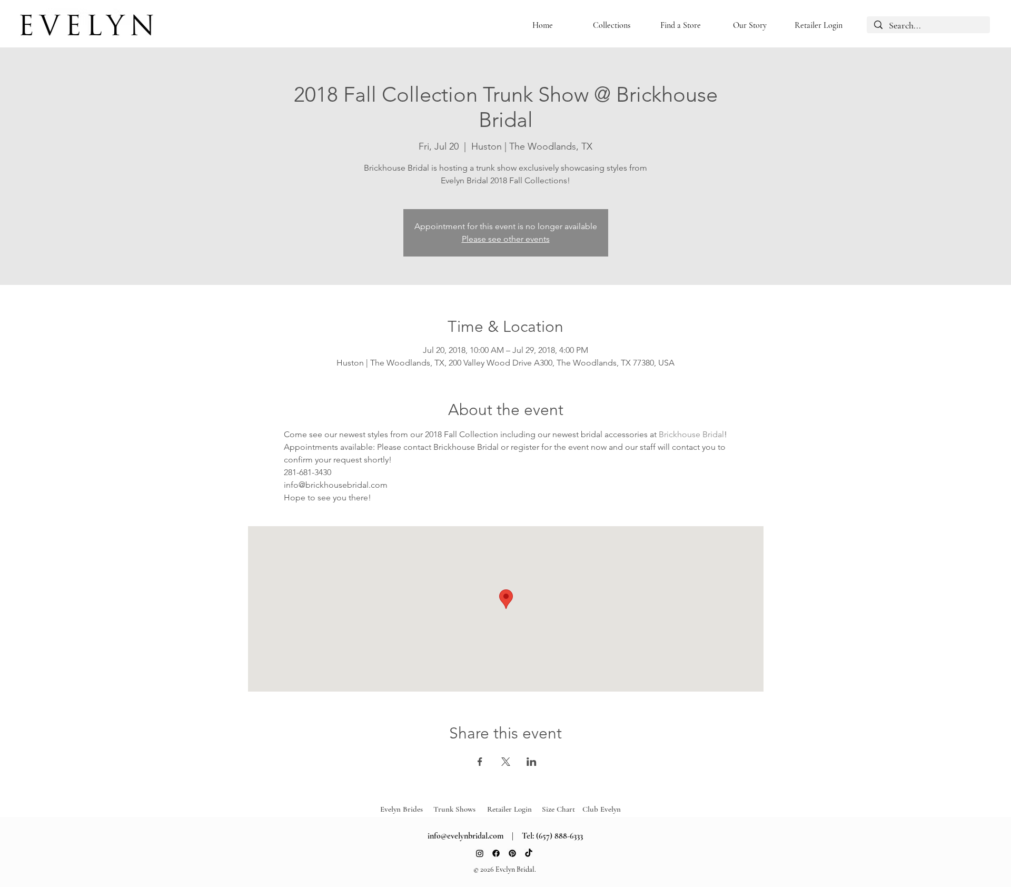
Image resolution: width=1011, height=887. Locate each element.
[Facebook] (496, 853)
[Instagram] (479, 853)
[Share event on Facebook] (480, 761)
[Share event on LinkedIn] (532, 761)
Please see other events (506, 239)
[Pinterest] (512, 853)
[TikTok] (528, 853)
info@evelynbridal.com (465, 836)
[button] (611, 25)
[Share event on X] (506, 761)
